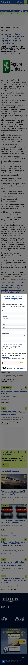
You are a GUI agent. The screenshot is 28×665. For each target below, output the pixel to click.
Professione (5, 327)
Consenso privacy (8, 351)
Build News (6, 346)
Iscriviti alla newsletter (19, 368)
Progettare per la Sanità (9, 348)
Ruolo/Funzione (6, 333)
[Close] (26, 297)
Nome (3, 310)
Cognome (4, 316)
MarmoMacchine (16, 346)
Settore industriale (7, 338)
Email (3, 322)
